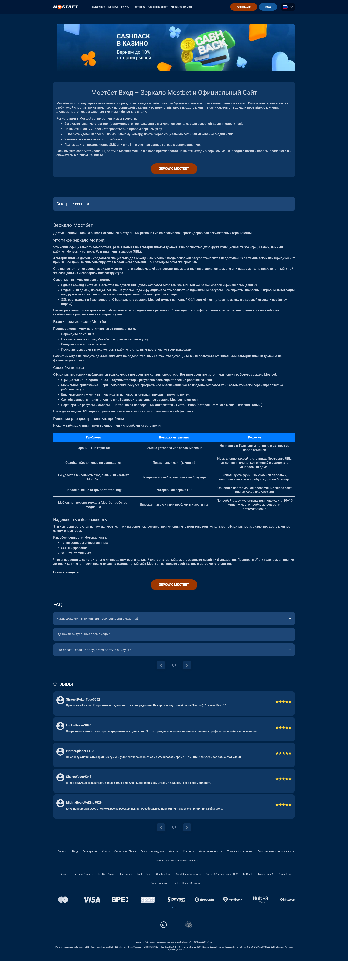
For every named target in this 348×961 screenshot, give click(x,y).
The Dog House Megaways (186, 883)
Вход (75, 851)
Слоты (106, 851)
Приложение (97, 6)
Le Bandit (248, 874)
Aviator (65, 874)
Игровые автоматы (182, 6)
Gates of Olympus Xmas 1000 (222, 874)
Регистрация (90, 851)
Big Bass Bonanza (83, 874)
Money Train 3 (266, 874)
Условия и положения (240, 851)
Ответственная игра (210, 851)
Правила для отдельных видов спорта (176, 860)
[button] (172, 907)
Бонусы (125, 6)
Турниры (113, 6)
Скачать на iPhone (125, 851)
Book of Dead (144, 874)
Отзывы (173, 851)
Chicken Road (163, 874)
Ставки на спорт (158, 6)
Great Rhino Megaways (188, 874)
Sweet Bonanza (159, 883)
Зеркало (62, 851)
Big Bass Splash (106, 874)
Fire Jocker (126, 874)
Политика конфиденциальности (275, 851)
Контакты (188, 851)
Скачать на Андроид (152, 851)
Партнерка (139, 6)
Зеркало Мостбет (174, 169)
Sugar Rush (285, 874)
